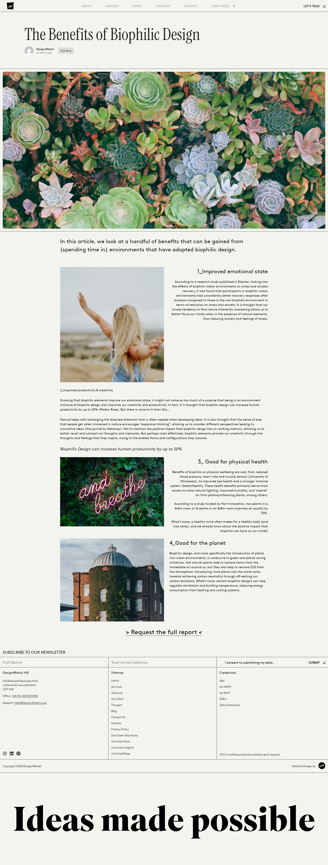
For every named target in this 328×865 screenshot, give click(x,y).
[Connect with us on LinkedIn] (12, 754)
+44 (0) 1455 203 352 (25, 696)
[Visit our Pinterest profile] (18, 754)
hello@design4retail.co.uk (30, 702)
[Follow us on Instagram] (5, 754)
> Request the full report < (164, 631)
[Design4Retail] (10, 5)
